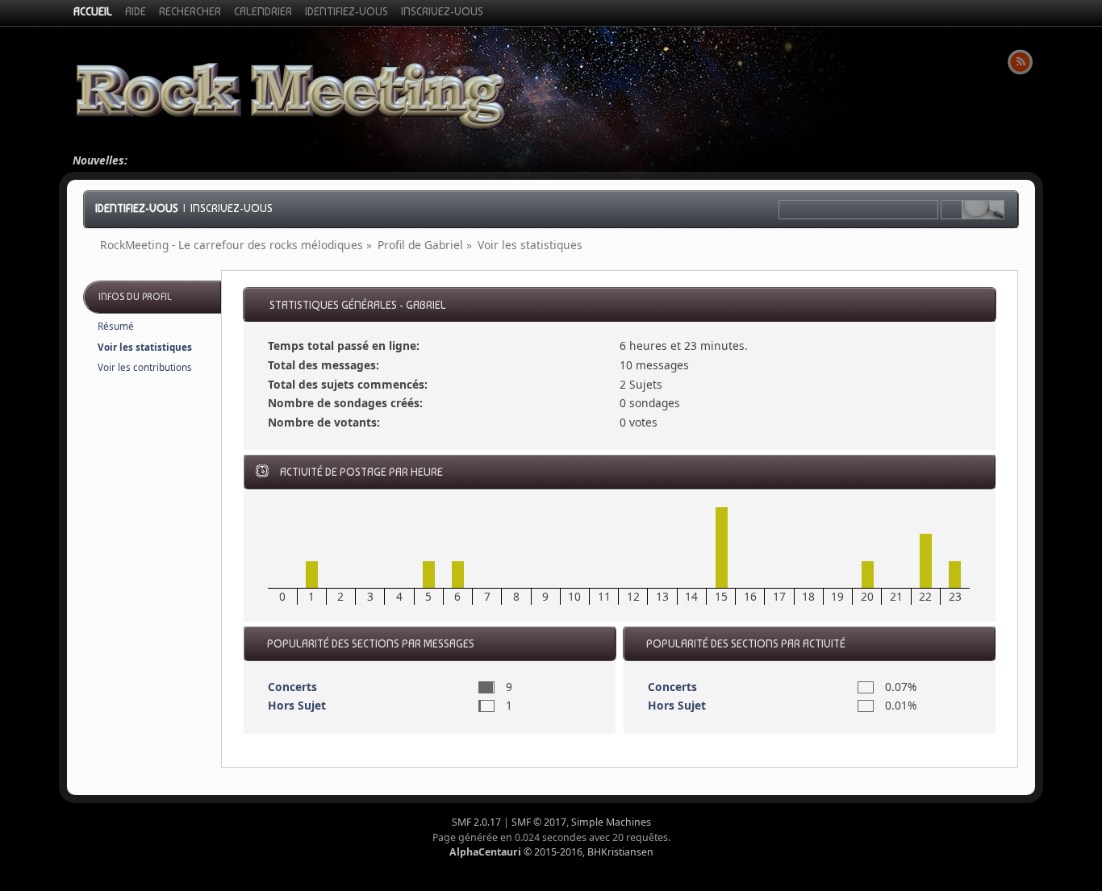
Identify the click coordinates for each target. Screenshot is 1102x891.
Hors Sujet (297, 705)
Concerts (292, 686)
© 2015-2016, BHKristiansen (551, 852)
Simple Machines (611, 822)
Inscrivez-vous (231, 208)
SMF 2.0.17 (476, 822)
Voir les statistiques (145, 347)
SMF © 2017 (538, 822)
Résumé (116, 326)
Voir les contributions (145, 367)
